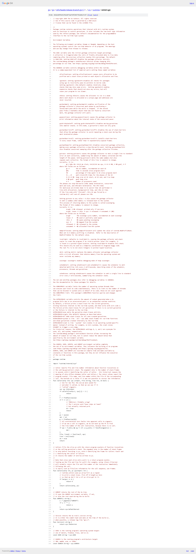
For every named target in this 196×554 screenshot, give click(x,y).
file (89, 15)
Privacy (18, 551)
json (192, 551)
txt (187, 551)
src (89, 10)
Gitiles (12, 551)
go (49, 10)
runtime (96, 10)
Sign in (192, 3)
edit (95, 15)
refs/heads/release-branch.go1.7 (70, 10)
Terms (23, 551)
